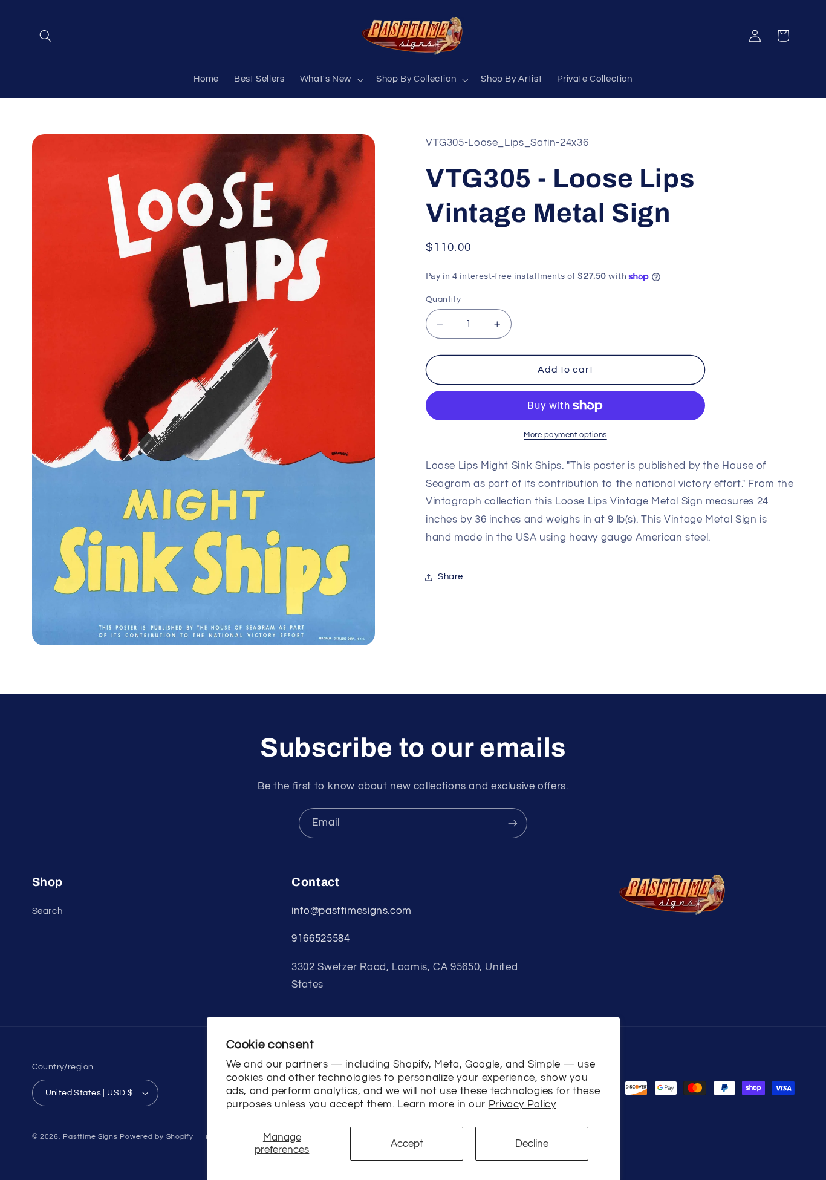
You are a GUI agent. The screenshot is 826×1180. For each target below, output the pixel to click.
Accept (407, 1143)
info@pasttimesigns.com (351, 910)
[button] (46, 36)
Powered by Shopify (156, 1136)
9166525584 (320, 938)
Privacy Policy (522, 1104)
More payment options (565, 436)
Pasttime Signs (90, 1136)
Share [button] (450, 576)
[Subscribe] (513, 823)
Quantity (443, 299)
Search (47, 911)
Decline (531, 1143)
